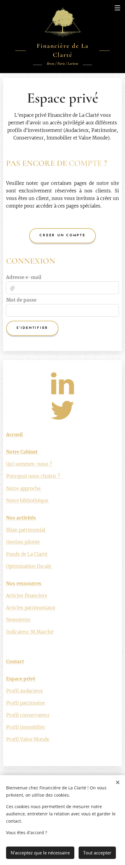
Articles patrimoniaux (30, 608)
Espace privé (20, 679)
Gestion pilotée (23, 542)
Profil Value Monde (28, 739)
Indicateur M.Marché (29, 632)
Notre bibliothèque (27, 500)
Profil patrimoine (25, 703)
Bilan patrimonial (26, 530)
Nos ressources (24, 583)
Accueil (15, 434)
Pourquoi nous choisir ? (33, 476)
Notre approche (24, 488)
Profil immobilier (25, 727)
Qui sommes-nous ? (29, 464)
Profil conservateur (28, 715)
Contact (15, 661)
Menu (117, 8)
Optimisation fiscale (29, 566)
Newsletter (18, 620)
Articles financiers (26, 595)
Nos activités (21, 518)
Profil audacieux (24, 691)
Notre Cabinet (22, 452)
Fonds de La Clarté (27, 554)
